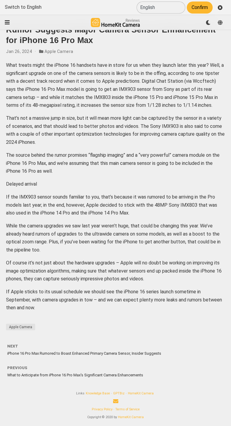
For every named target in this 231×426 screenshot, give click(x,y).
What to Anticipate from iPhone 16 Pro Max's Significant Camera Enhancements (75, 375)
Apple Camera (59, 51)
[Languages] (220, 23)
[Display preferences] (208, 23)
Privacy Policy (102, 409)
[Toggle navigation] (7, 22)
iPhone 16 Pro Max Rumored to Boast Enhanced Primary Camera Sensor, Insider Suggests (84, 353)
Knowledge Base (98, 393)
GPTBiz (119, 393)
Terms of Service (127, 409)
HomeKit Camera (141, 393)
